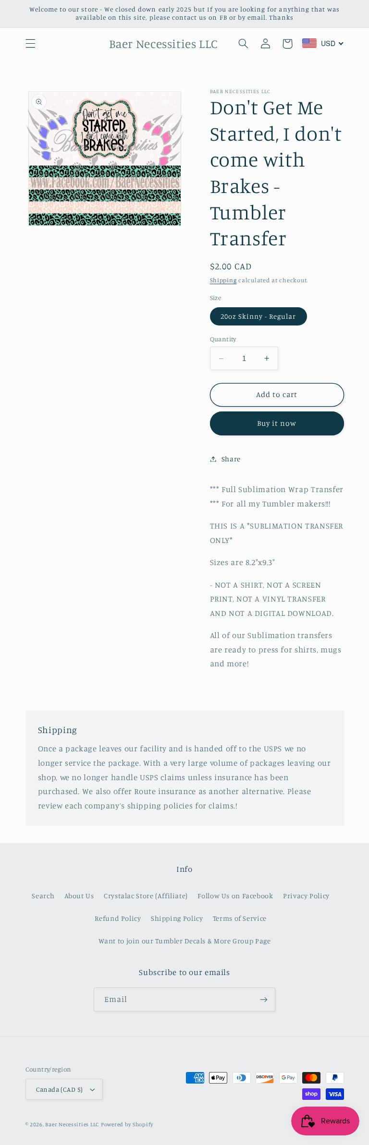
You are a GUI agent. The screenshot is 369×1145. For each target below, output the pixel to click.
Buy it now (277, 423)
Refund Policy (118, 918)
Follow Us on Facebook (235, 896)
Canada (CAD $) (59, 1089)
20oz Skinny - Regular (258, 316)
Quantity (223, 339)
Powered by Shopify (127, 1124)
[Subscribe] (264, 999)
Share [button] (231, 459)
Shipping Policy (177, 918)
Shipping (223, 280)
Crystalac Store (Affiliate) (146, 896)
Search (43, 896)
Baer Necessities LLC (72, 1124)
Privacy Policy (306, 896)
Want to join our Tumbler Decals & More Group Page (184, 941)
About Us (79, 896)
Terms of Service (240, 918)
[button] (30, 44)
